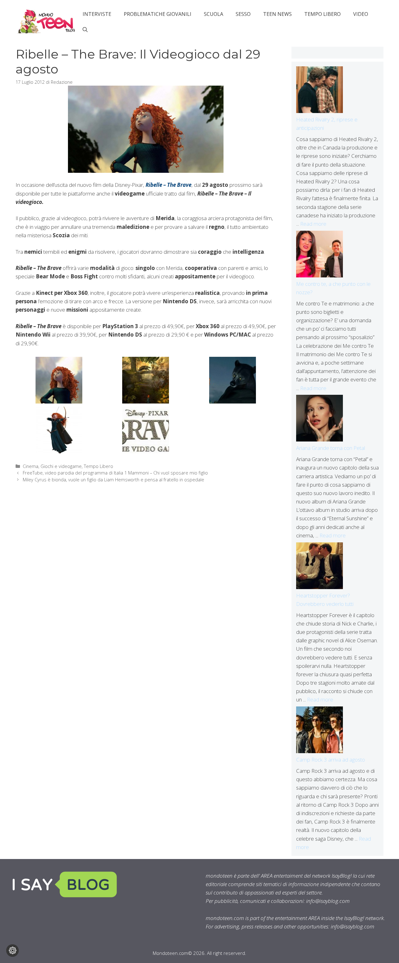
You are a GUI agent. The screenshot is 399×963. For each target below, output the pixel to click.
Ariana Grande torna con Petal (330, 447)
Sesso (243, 14)
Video (360, 14)
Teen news (277, 14)
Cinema (30, 466)
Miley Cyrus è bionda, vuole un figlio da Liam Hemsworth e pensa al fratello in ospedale (113, 480)
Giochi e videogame (61, 466)
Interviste (97, 14)
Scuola (213, 14)
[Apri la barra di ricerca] (85, 29)
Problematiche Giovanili (157, 14)
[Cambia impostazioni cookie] (12, 950)
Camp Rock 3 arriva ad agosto (330, 759)
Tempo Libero (322, 14)
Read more (313, 223)
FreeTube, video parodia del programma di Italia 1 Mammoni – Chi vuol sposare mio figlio (115, 473)
